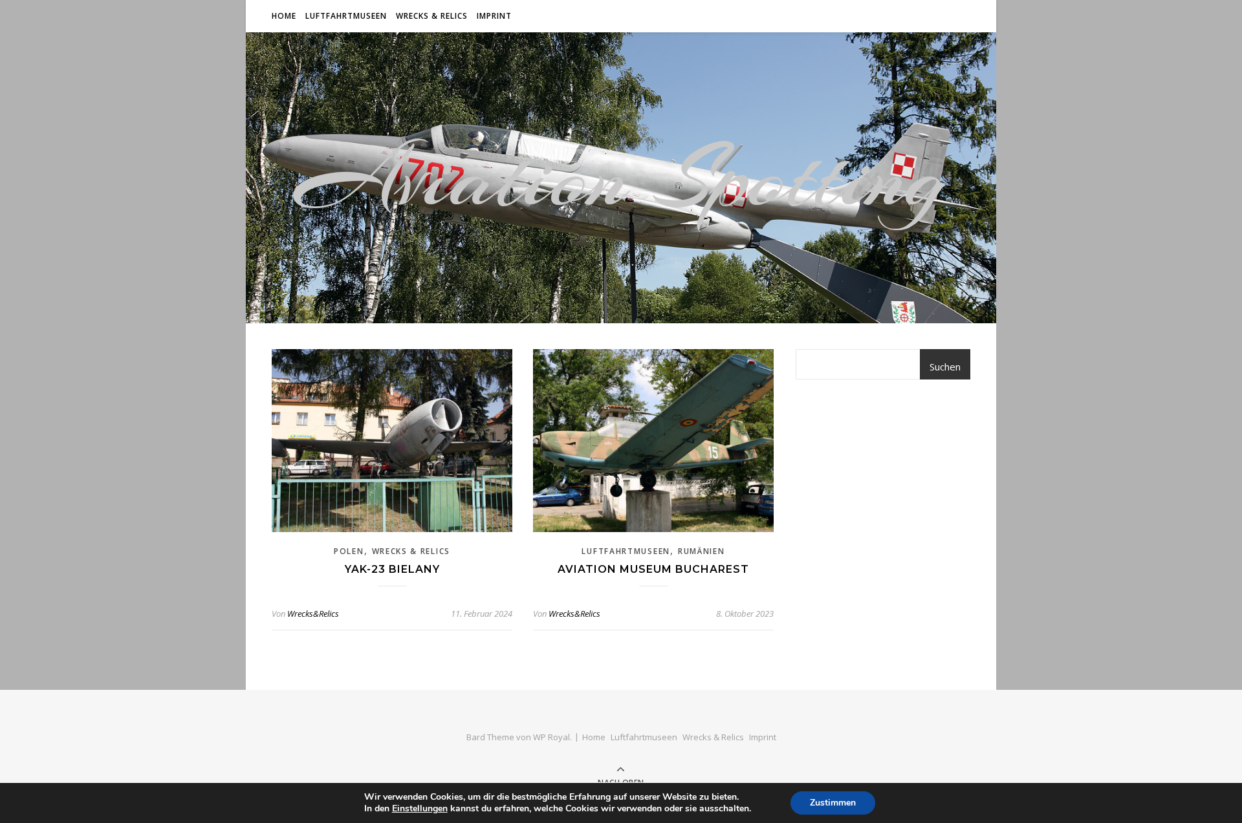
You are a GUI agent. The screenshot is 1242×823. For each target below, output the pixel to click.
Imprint (494, 15)
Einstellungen (420, 809)
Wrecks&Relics (313, 613)
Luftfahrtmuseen (346, 15)
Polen (349, 551)
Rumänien (701, 551)
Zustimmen (833, 802)
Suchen (945, 366)
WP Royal (551, 737)
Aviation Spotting (621, 177)
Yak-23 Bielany (392, 569)
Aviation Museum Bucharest (653, 569)
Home (284, 15)
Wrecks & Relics (432, 15)
